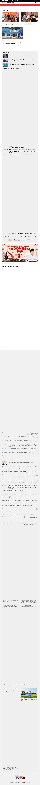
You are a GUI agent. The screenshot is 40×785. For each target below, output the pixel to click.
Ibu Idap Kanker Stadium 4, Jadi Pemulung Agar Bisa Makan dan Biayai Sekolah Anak (22, 234)
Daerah (3, 40)
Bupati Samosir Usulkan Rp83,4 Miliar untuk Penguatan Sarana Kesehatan (20, 462)
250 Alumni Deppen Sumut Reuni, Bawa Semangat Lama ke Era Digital (32, 434)
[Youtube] (22, 778)
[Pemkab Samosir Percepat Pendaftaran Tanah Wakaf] (11, 517)
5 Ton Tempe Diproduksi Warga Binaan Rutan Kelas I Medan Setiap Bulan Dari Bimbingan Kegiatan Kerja (21, 502)
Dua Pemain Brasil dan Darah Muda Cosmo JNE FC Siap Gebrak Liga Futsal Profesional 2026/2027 (23, 511)
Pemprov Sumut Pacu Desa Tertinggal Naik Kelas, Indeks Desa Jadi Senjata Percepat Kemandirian (22, 477)
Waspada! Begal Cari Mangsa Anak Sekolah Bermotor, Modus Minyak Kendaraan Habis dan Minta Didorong (23, 60)
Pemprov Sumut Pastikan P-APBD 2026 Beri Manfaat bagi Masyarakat (32, 472)
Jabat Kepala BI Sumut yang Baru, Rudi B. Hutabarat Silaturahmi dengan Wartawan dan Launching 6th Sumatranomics (21, 240)
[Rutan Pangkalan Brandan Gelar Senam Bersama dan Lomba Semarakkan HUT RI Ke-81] (29, 644)
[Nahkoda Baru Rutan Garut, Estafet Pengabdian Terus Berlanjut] (11, 560)
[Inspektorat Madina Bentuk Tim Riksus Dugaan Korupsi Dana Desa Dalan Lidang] (12, 33)
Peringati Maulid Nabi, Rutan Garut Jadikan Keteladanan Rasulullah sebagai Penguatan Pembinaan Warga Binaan (10, 685)
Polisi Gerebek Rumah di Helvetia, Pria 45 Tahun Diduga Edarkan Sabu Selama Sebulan (34, 506)
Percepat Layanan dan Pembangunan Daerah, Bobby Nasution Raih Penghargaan (29, 24)
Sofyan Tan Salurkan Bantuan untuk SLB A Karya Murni (28, 491)
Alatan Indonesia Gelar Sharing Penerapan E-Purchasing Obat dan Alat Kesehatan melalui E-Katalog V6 (22, 488)
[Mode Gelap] (35, 3)
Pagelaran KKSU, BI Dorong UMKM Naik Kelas (16, 147)
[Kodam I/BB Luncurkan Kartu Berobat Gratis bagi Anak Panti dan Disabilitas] (5, 65)
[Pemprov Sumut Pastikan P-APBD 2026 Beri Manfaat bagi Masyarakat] (14, 471)
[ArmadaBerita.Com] (8, 3)
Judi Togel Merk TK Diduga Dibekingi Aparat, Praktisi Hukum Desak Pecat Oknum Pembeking (23, 152)
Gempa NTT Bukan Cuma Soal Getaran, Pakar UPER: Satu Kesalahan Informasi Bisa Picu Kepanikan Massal (22, 498)
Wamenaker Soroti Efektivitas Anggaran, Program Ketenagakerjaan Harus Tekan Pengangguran (22, 468)
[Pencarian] (37, 3)
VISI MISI (14, 780)
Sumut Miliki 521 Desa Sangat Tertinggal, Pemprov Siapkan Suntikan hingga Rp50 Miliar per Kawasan (23, 483)
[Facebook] (16, 778)
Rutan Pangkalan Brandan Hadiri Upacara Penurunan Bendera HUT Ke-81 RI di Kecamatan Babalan (29, 699)
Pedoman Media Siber (30, 780)
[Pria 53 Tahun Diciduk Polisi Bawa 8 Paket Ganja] (10, 514)
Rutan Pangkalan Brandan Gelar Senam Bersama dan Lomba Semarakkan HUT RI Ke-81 (29, 684)
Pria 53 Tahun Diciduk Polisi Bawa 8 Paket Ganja (27, 514)
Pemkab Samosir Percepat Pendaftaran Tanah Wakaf (29, 518)
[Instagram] (20, 778)
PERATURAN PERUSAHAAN (21, 780)
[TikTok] (24, 778)
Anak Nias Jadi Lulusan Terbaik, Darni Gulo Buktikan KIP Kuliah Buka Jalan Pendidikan (9, 24)
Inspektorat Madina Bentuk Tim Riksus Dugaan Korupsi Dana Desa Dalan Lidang (12, 42)
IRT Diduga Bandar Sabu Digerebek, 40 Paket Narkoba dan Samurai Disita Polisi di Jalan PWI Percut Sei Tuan (22, 459)
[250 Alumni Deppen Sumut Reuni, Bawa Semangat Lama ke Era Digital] (14, 433)
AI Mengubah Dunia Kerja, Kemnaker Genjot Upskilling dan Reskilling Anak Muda (34, 441)
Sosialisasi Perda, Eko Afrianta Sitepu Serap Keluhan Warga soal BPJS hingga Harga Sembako (22, 446)
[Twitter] (18, 778)
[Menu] (2, 3)
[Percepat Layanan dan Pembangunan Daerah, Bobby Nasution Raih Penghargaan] (29, 17)
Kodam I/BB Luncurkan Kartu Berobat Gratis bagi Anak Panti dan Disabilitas (22, 64)
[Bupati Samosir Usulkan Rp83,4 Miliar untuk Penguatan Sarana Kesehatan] (4, 463)
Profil (11, 780)
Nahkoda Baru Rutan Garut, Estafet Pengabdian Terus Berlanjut (11, 601)
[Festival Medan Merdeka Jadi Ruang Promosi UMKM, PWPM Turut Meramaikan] (15, 436)
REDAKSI (7, 780)
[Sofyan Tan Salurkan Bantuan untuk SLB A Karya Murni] (11, 490)
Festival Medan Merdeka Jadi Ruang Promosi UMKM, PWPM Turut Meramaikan (33, 438)
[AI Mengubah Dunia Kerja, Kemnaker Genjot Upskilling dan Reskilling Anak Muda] (16, 440)
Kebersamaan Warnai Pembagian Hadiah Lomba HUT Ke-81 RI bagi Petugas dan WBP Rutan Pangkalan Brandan (10, 768)
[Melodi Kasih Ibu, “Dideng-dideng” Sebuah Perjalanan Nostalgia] (5, 56)
